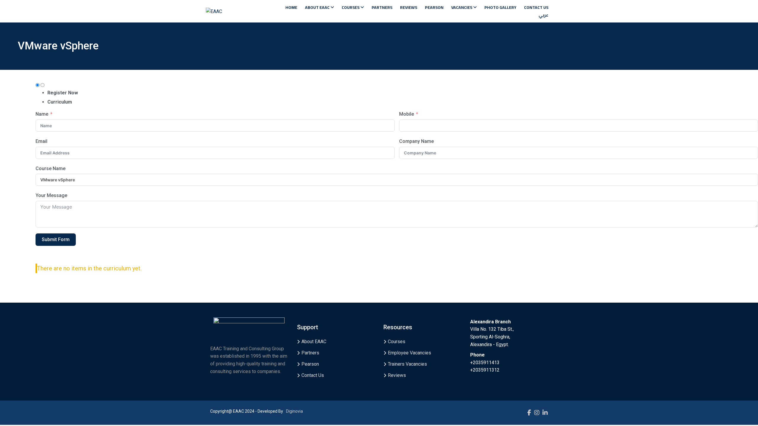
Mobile (406, 114)
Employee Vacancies (409, 353)
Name (42, 114)
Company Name (416, 141)
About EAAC (317, 7)
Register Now (62, 93)
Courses (351, 7)
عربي (543, 15)
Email (41, 141)
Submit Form (56, 239)
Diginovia (294, 411)
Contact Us (536, 7)
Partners (382, 7)
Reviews (408, 7)
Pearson (434, 7)
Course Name (50, 168)
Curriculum (59, 102)
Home (291, 7)
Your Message (51, 195)
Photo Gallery (500, 7)
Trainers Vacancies (407, 364)
